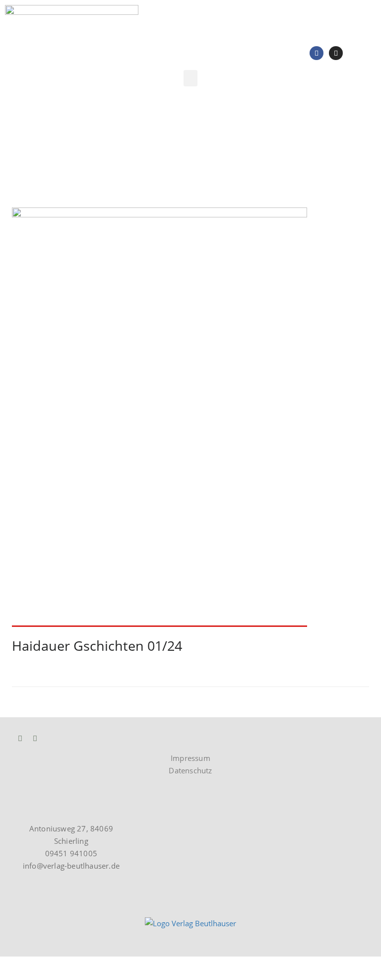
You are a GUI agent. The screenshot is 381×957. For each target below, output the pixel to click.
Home (22, 154)
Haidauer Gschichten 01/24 (97, 645)
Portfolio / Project (76, 154)
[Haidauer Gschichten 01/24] (190, 417)
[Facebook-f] (35, 738)
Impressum (190, 758)
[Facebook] (316, 53)
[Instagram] (336, 53)
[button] (190, 78)
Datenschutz (190, 770)
